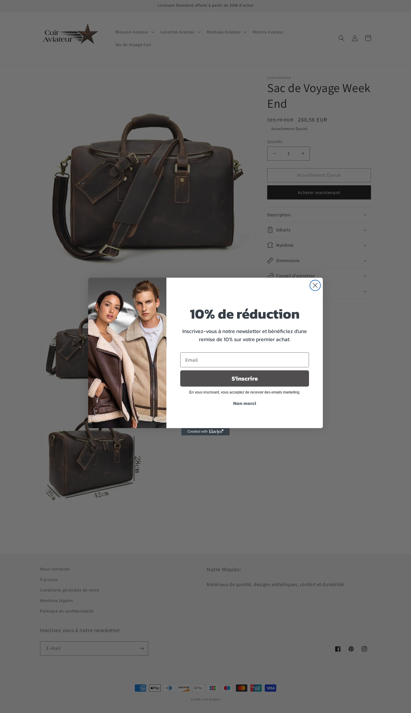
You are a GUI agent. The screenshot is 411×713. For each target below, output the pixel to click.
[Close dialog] (315, 285)
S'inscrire (245, 378)
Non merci (244, 403)
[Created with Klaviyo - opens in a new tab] (205, 431)
